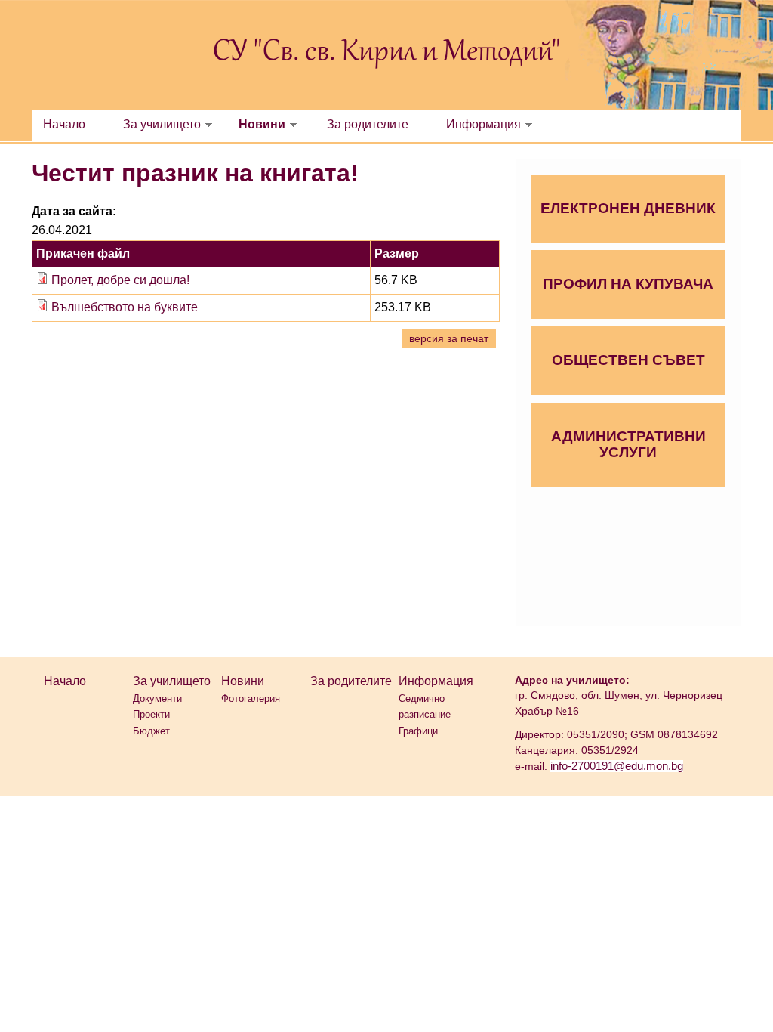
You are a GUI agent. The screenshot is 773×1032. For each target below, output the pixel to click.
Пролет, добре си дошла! (120, 279)
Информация (483, 124)
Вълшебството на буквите (124, 307)
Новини (262, 124)
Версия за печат (448, 338)
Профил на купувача (628, 284)
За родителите (367, 124)
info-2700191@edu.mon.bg (616, 766)
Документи (157, 698)
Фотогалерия (250, 698)
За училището (162, 124)
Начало (64, 124)
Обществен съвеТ (628, 360)
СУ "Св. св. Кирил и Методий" (387, 53)
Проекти (151, 714)
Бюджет (151, 731)
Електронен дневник (628, 208)
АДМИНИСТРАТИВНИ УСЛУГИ (628, 444)
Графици (418, 731)
